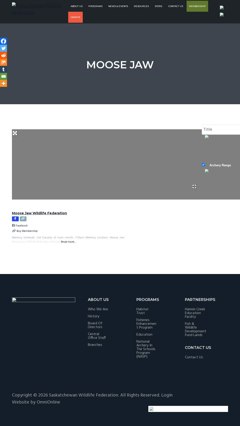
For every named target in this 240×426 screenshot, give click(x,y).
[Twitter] (3, 48)
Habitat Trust (142, 311)
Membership (197, 6)
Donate (75, 17)
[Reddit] (3, 55)
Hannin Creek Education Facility (195, 313)
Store (158, 6)
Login (166, 395)
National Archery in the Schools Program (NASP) (145, 349)
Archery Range (220, 165)
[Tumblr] (3, 69)
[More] (3, 83)
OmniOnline (48, 402)
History (93, 316)
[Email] (3, 76)
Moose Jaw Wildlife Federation (39, 213)
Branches (95, 345)
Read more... (68, 242)
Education (144, 335)
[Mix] (3, 62)
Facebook (22, 225)
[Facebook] (3, 41)
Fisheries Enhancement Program (146, 324)
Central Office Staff (97, 336)
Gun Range (218, 195)
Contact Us (175, 6)
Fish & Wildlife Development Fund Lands (195, 329)
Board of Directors (95, 325)
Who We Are (98, 309)
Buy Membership (27, 231)
